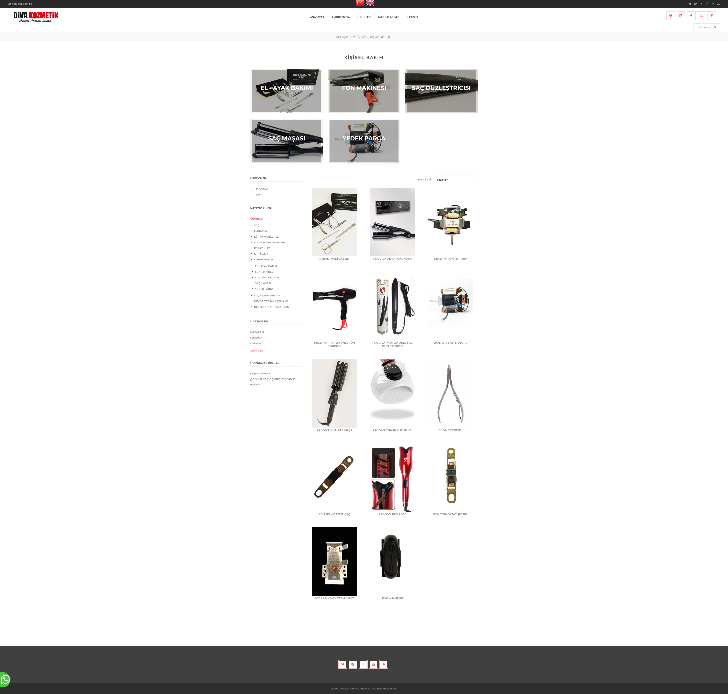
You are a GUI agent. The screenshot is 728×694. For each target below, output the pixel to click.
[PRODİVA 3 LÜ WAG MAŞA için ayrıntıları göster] (334, 393)
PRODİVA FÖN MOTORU (450, 258)
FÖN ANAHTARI (392, 598)
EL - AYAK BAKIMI (266, 266)
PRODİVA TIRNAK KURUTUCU (392, 430)
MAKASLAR (261, 230)
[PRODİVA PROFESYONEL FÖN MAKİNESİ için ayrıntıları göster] (334, 306)
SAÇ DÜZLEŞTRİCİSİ (267, 277)
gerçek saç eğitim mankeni (273, 379)
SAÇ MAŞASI (263, 283)
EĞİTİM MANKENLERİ (267, 236)
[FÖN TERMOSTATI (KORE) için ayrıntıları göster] (450, 477)
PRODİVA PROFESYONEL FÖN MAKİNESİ (334, 344)
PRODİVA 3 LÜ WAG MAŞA (334, 430)
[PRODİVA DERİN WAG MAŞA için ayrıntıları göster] (392, 222)
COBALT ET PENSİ (450, 430)
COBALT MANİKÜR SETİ (334, 258)
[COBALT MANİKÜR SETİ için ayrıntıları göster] (334, 222)
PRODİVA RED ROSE (392, 514)
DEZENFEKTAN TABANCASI (271, 306)
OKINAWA (257, 343)
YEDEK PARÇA (264, 288)
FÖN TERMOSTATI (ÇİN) (334, 514)
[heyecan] (670, 15)
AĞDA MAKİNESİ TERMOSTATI (334, 598)
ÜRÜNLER (256, 218)
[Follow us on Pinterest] (711, 15)
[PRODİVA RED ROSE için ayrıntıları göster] (392, 477)
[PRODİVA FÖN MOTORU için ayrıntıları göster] (450, 222)
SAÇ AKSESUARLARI (267, 295)
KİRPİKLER (261, 253)
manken (255, 384)
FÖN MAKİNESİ (264, 271)
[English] (369, 3)
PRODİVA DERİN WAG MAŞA (392, 258)
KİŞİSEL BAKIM (263, 259)
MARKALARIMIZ (388, 17)
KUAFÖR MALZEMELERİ (269, 242)
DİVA (259, 194)
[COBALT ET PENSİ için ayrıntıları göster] (450, 393)
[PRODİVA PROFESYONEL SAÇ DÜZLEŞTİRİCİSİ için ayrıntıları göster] (392, 306)
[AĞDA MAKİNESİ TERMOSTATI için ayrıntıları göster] (334, 561)
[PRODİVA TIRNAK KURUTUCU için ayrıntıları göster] (392, 393)
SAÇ (256, 225)
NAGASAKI (257, 331)
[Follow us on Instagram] (681, 15)
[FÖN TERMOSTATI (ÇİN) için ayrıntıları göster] (334, 477)
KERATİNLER (262, 248)
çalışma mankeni (260, 373)
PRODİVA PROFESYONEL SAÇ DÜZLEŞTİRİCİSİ (392, 344)
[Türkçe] (359, 3)
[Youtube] (701, 15)
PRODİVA (262, 188)
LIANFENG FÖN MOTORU (451, 342)
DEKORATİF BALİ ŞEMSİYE (271, 301)
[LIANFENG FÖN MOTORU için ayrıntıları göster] (450, 306)
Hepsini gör (256, 350)
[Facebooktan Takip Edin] (691, 15)
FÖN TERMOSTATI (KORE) (450, 514)
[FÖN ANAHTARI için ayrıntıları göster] (392, 561)
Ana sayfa (342, 37)
